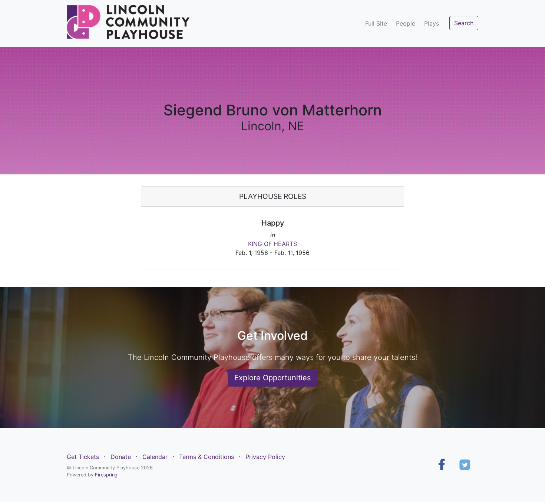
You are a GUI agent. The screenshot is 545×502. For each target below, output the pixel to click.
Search (463, 23)
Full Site (376, 23)
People (405, 23)
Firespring (106, 475)
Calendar (155, 456)
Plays (431, 23)
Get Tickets (83, 456)
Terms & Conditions (206, 456)
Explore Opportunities (272, 377)
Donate (120, 456)
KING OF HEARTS (272, 243)
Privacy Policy (265, 456)
